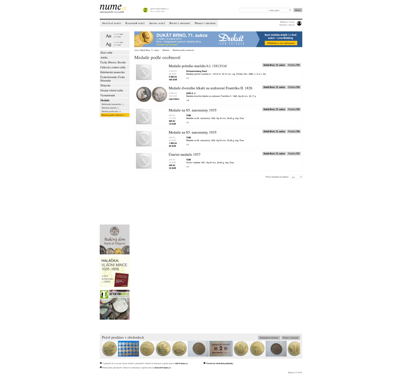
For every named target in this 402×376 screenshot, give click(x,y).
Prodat (205, 23)
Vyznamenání (107, 95)
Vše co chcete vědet (159, 9)
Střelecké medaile (110, 107)
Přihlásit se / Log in (287, 22)
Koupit (179, 23)
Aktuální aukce (111, 23)
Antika (104, 57)
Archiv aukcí (157, 23)
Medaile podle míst (111, 111)
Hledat (298, 10)
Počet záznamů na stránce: (277, 176)
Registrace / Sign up (287, 24)
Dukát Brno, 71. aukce (149, 50)
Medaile (105, 100)
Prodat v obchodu (290, 337)
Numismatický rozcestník (112, 11)
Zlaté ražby (106, 52)
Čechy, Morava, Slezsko (113, 62)
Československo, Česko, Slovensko (112, 78)
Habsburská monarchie (112, 72)
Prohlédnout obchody (269, 337)
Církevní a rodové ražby (112, 67)
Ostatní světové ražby (111, 90)
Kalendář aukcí (134, 23)
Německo (105, 85)
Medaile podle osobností (113, 115)
